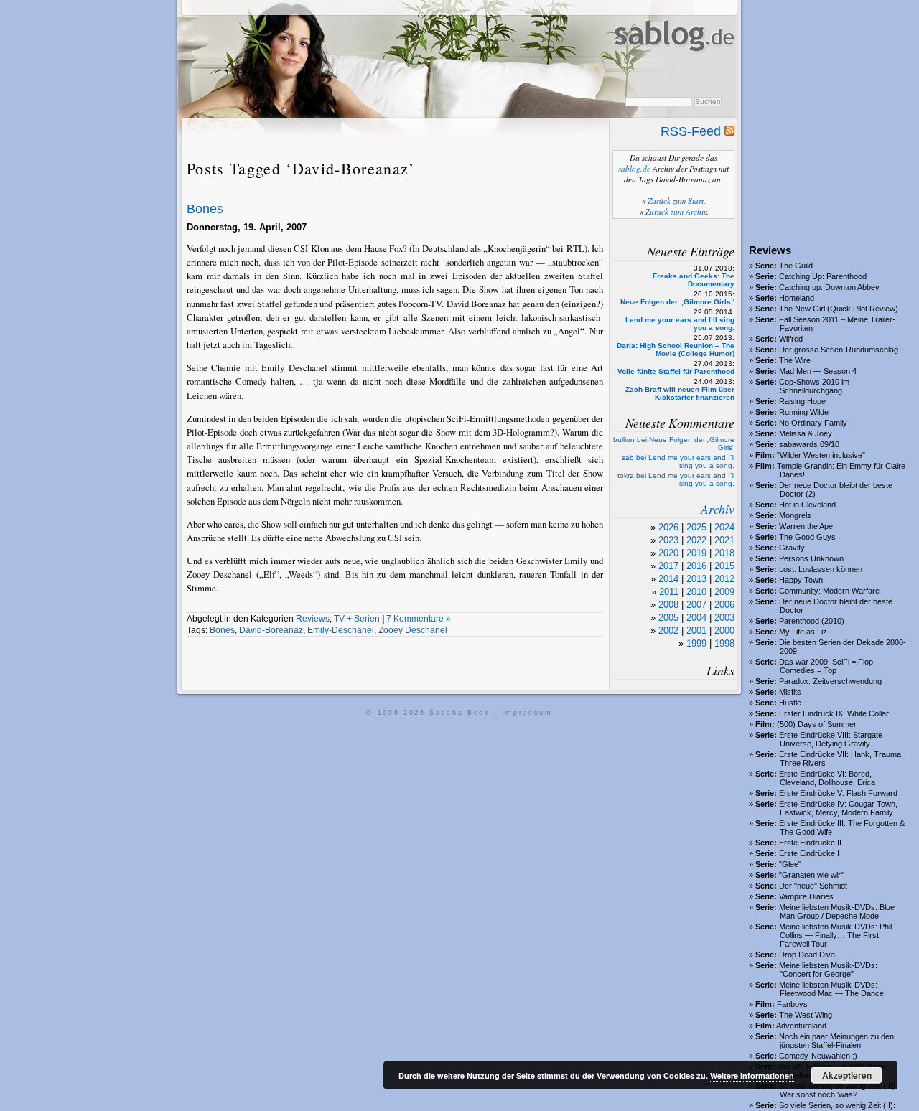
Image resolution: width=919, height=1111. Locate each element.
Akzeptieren (847, 1075)
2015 (724, 566)
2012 (724, 578)
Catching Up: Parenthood (823, 276)
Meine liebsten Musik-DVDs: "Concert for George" (828, 969)
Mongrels (795, 515)
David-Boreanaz (271, 630)
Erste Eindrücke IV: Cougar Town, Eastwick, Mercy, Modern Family (838, 808)
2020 (668, 553)
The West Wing (805, 1015)
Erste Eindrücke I (809, 853)
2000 (724, 630)
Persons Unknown (811, 558)
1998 (724, 643)
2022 (696, 540)
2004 (696, 617)
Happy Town (801, 580)
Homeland (796, 298)
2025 (696, 527)
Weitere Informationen (752, 1075)
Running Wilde (804, 412)
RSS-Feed (692, 131)
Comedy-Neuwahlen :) (818, 1055)
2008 (668, 604)
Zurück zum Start (676, 200)
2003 (724, 617)
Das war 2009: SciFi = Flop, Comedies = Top (827, 666)
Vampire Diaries (806, 896)
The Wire (795, 360)
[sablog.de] (673, 65)
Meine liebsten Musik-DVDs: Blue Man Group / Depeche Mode (837, 911)
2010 (696, 591)
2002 (668, 630)
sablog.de (634, 168)
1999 (696, 643)
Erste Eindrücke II (810, 842)
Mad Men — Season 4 (818, 371)
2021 (724, 540)
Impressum (527, 712)
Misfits (790, 692)
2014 (668, 578)
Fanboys (792, 1004)
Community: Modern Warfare (829, 590)
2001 (696, 630)
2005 (668, 617)
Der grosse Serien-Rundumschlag (838, 349)
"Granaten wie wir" (811, 875)
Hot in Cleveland (807, 504)
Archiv (717, 508)
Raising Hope (802, 401)
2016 (696, 566)
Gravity (792, 547)
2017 (668, 566)
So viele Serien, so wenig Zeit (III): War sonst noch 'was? (838, 1090)
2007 (696, 604)
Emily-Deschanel (340, 630)
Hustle (790, 702)
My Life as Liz (803, 631)
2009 (724, 591)
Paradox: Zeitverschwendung (830, 681)
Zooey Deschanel (412, 630)
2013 (696, 578)
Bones (205, 209)
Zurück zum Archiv (675, 211)
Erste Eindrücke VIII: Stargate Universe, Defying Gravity (830, 739)
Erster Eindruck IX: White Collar (834, 713)
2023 (668, 540)
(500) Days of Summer (817, 724)
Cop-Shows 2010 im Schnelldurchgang (814, 386)
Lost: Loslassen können (820, 569)
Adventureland (801, 1025)
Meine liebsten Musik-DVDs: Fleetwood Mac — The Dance (831, 989)
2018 (724, 553)
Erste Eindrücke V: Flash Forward (838, 793)
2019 (696, 553)
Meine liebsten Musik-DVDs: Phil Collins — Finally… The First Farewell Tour (835, 935)
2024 (724, 527)
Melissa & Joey (805, 433)
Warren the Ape (806, 526)
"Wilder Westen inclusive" (821, 455)
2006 (724, 604)
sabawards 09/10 (809, 444)
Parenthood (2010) (811, 621)
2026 (668, 527)
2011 (668, 591)
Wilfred (791, 338)
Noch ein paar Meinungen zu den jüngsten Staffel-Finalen (836, 1040)
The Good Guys (807, 537)
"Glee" (790, 864)
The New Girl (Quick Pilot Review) (838, 308)
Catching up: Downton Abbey (829, 287)
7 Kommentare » (418, 618)
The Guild (796, 265)
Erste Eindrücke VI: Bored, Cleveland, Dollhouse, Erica (827, 778)
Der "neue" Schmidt (813, 885)
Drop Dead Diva (807, 954)
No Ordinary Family (813, 422)
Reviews (313, 618)
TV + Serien (357, 618)
